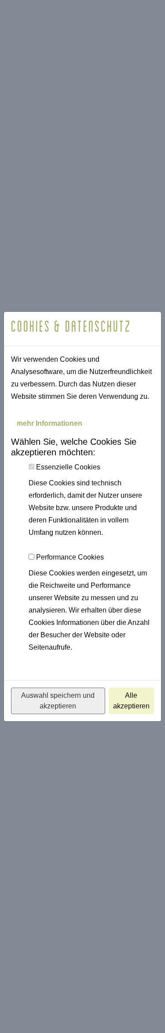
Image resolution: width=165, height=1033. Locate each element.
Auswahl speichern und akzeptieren (58, 701)
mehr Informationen (49, 423)
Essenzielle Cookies (68, 467)
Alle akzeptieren (131, 701)
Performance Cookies (70, 557)
